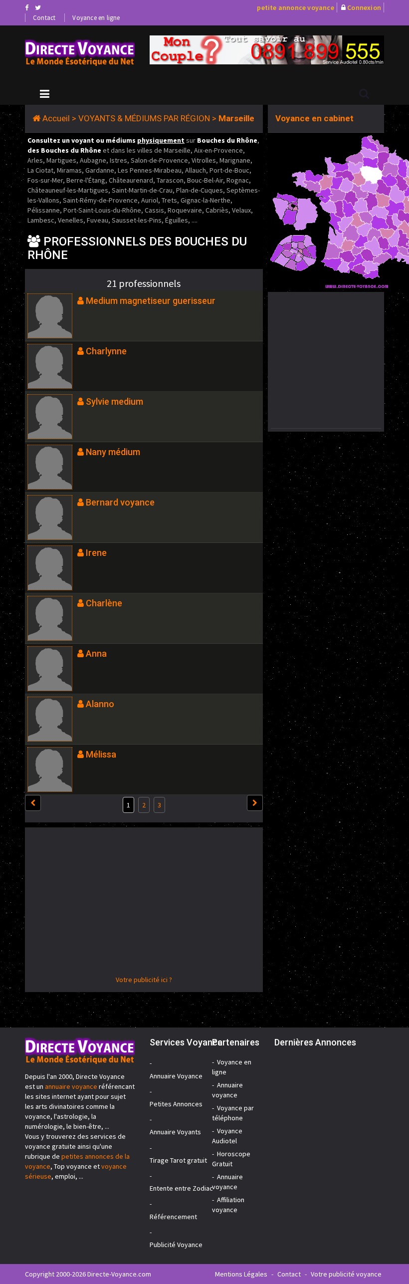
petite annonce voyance (295, 7)
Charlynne (106, 351)
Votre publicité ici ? (144, 979)
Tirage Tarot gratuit (178, 1160)
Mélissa (101, 754)
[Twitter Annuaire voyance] (38, 7)
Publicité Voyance (176, 1244)
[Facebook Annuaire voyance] (26, 7)
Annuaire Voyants (175, 1131)
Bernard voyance (120, 502)
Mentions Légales (241, 1274)
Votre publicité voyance (346, 1274)
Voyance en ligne (96, 17)
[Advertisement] (143, 905)
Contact (44, 17)
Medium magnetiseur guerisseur (150, 300)
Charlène (104, 603)
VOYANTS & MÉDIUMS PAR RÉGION (144, 118)
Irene (96, 552)
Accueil (56, 118)
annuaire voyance (71, 1086)
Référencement (173, 1216)
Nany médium (113, 452)
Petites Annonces (176, 1103)
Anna (96, 653)
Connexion (364, 7)
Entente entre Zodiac (181, 1188)
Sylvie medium (114, 401)
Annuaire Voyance (176, 1075)
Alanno (100, 704)
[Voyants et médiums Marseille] (80, 52)
